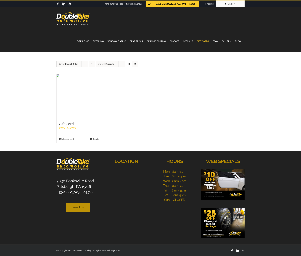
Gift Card (66, 124)
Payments (115, 250)
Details (95, 139)
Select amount (67, 139)
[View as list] (135, 64)
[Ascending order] (92, 64)
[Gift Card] (79, 96)
